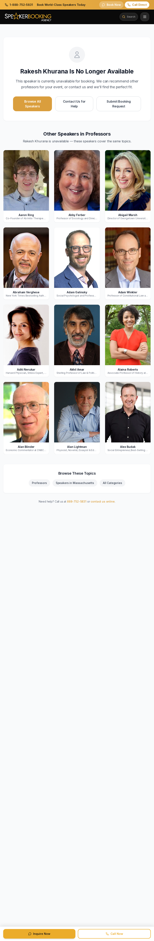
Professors (39, 483)
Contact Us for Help (74, 103)
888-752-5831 (76, 501)
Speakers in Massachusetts (75, 483)
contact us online (102, 501)
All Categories (112, 483)
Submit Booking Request (119, 103)
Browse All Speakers (32, 103)
